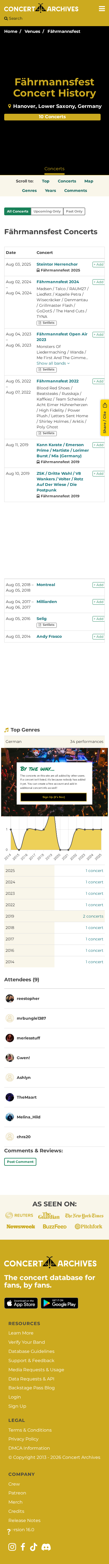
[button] (52, 768)
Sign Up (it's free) (53, 796)
